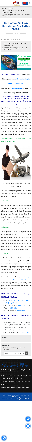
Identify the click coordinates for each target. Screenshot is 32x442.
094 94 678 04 (17, 88)
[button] (25, 3)
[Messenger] (28, 426)
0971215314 (22, 305)
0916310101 (13, 308)
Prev (19, 353)
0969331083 (21, 310)
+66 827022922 (25, 332)
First (15, 353)
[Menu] (3, 3)
